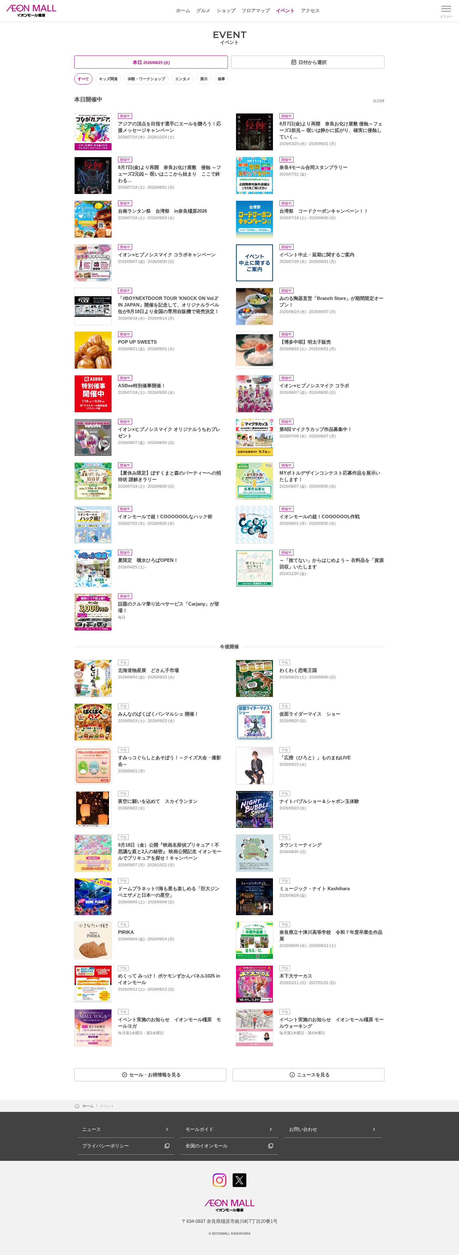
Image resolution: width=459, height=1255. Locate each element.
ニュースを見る (313, 1074)
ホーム (88, 1106)
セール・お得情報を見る (155, 1074)
